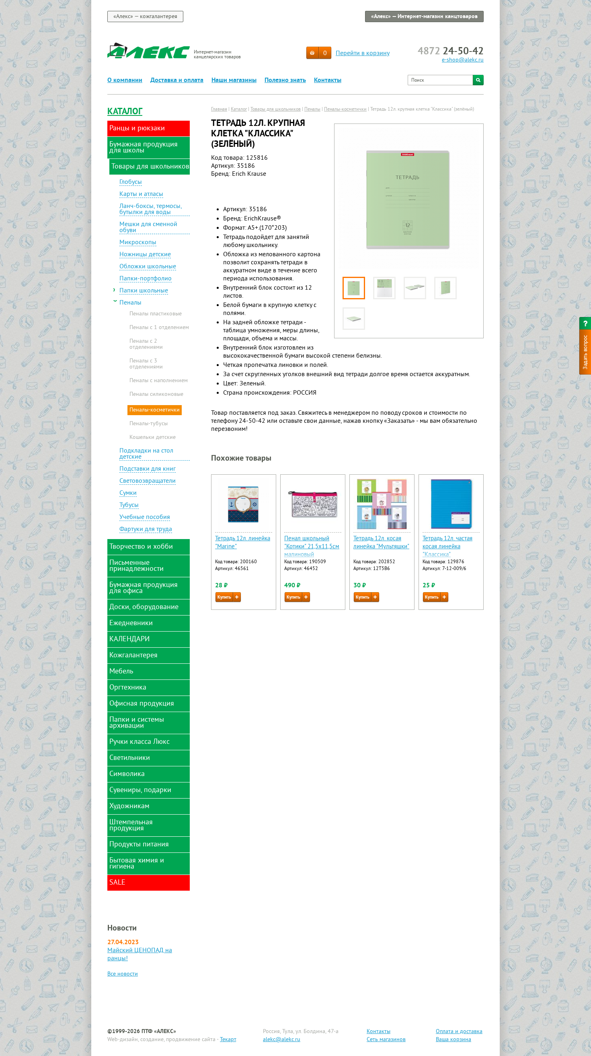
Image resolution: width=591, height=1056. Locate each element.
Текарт (228, 1039)
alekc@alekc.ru (281, 1039)
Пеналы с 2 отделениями (146, 344)
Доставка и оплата (176, 80)
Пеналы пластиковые (155, 314)
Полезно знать (285, 80)
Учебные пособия (144, 518)
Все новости (122, 974)
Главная (219, 110)
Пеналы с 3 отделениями (146, 364)
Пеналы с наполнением (158, 381)
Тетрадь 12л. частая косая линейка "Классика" (447, 547)
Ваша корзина (453, 1039)
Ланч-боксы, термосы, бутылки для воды (150, 210)
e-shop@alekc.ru (463, 60)
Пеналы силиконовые (156, 394)
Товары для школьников (275, 110)
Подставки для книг (147, 469)
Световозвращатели (147, 481)
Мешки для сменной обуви (148, 228)
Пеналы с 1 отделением (159, 328)
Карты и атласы (141, 194)
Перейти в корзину (363, 53)
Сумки (128, 493)
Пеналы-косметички (154, 410)
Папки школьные (143, 291)
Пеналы (130, 303)
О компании (124, 80)
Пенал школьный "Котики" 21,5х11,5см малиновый (311, 547)
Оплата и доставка (459, 1031)
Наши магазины (234, 80)
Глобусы (130, 182)
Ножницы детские (145, 255)
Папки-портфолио (145, 279)
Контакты (327, 80)
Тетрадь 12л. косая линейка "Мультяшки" (381, 543)
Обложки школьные (147, 267)
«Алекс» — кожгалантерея (145, 16)
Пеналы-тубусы (148, 424)
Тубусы (129, 505)
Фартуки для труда (145, 530)
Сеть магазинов (386, 1039)
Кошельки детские (152, 437)
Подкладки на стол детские (146, 454)
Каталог (124, 112)
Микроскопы (137, 243)
